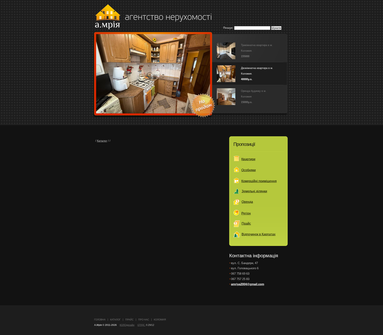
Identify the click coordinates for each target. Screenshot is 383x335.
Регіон (246, 213)
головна (100, 319)
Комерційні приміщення (259, 181)
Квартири (248, 159)
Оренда (247, 201)
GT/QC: (141, 325)
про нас (143, 319)
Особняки (248, 170)
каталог (115, 319)
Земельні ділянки (254, 191)
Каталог (102, 140)
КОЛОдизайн (127, 325)
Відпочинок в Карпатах (258, 234)
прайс (129, 319)
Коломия (160, 319)
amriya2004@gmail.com (247, 284)
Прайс (246, 223)
